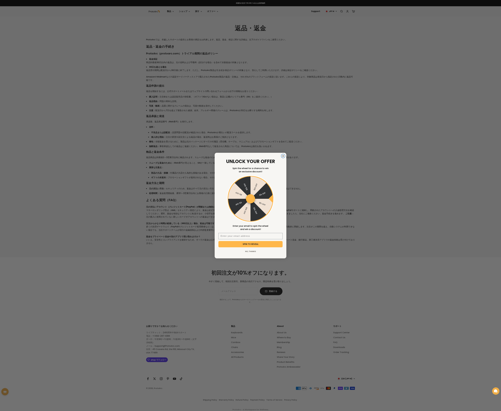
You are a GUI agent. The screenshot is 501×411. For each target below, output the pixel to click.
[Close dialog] (283, 156)
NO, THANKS (250, 251)
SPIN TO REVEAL (250, 244)
